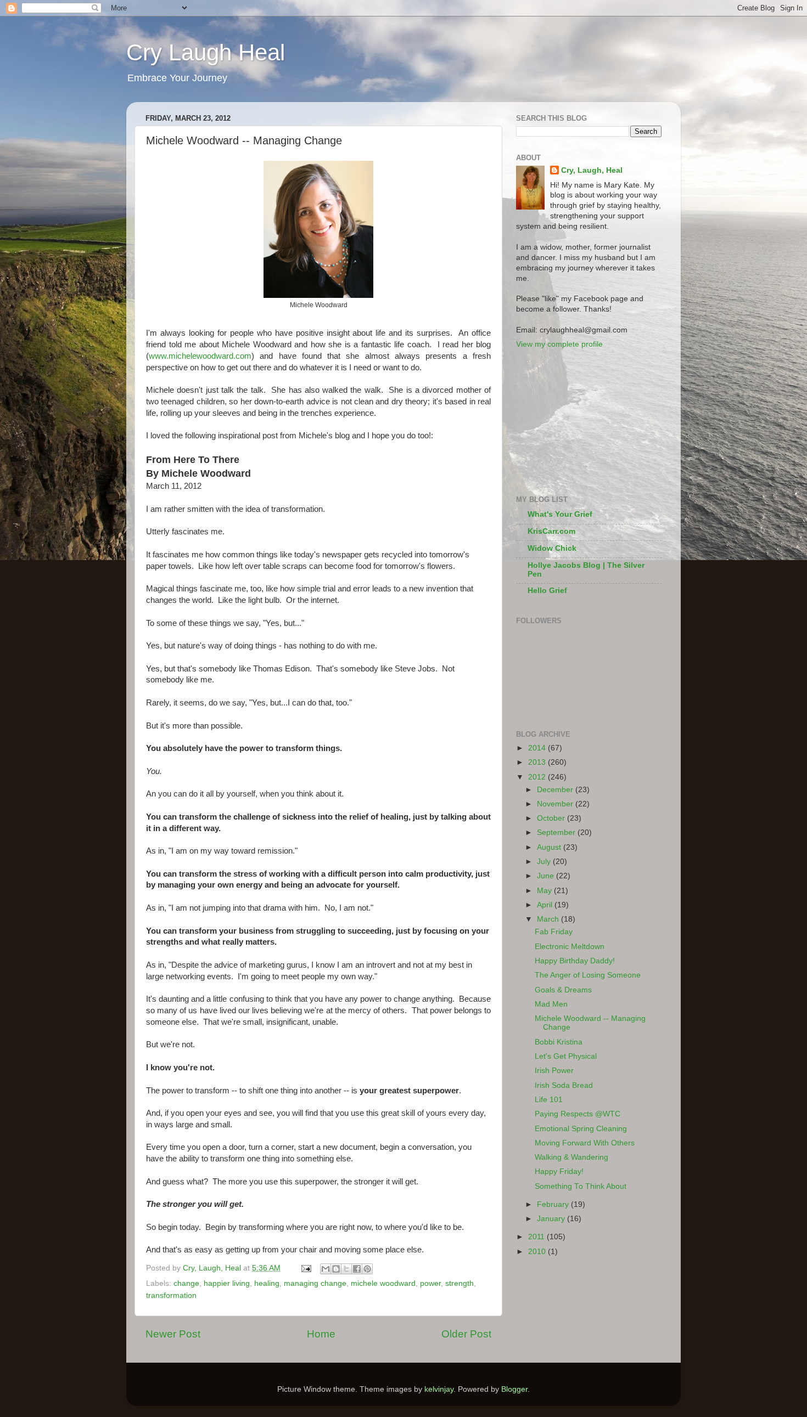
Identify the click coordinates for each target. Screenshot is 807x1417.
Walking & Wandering (571, 1157)
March (549, 919)
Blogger (514, 1389)
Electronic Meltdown (569, 946)
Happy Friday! (559, 1171)
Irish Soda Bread (564, 1085)
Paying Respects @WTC (577, 1114)
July (545, 861)
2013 (538, 762)
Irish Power (554, 1070)
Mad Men (551, 1004)
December (556, 790)
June (546, 876)
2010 (538, 1251)
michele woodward (383, 1283)
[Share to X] (346, 1268)
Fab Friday (554, 932)
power (430, 1283)
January (552, 1219)
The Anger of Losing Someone (588, 975)
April (545, 905)
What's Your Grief (560, 514)
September (557, 832)
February (554, 1204)
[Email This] (325, 1268)
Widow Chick (552, 548)
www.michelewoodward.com (200, 356)
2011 (537, 1237)
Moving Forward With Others (585, 1143)
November (556, 804)
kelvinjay (438, 1389)
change (186, 1283)
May (545, 891)
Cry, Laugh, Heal (592, 170)
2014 (538, 748)
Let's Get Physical (566, 1056)
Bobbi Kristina (558, 1042)
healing (266, 1283)
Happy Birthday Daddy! (575, 961)
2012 (538, 777)
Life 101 (549, 1100)
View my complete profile (559, 344)
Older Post (466, 1334)
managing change (315, 1283)
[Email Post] (305, 1268)
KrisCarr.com (551, 531)
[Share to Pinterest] (367, 1268)
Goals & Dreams (563, 990)
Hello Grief (547, 590)
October (552, 818)
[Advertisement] (571, 421)
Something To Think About (580, 1186)
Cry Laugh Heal (205, 52)
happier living (227, 1283)
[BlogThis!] (335, 1268)
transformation (171, 1295)
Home (321, 1334)
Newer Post (172, 1334)
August (550, 847)
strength (459, 1283)
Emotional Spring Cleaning (581, 1129)
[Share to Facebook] (356, 1268)
